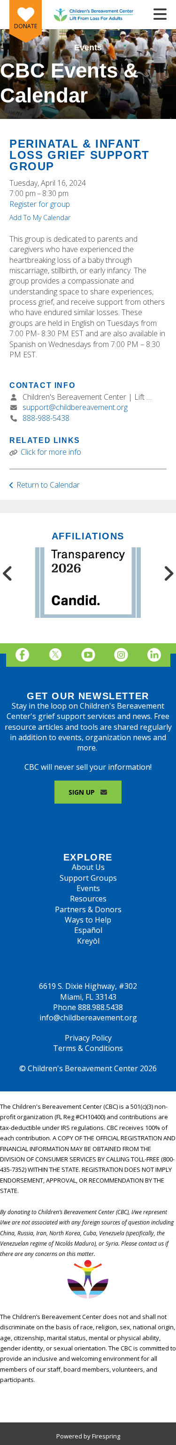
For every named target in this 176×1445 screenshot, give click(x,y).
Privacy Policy (88, 1038)
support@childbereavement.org (75, 407)
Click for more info (51, 452)
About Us (88, 867)
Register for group (39, 204)
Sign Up (83, 792)
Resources (88, 898)
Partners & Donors (88, 909)
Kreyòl (88, 941)
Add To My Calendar (39, 217)
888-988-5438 (46, 418)
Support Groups (88, 878)
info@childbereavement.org (88, 1017)
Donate (25, 26)
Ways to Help (88, 920)
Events (88, 888)
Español (88, 930)
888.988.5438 (100, 1007)
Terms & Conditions (88, 1048)
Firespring (106, 1436)
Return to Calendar (48, 485)
